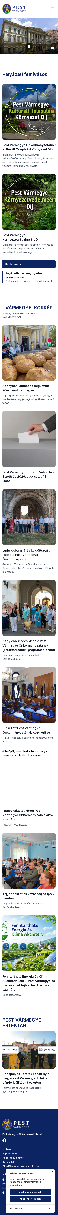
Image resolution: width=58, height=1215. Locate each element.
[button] (43, 48)
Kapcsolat (8, 1162)
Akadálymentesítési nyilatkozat (20, 1166)
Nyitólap (7, 1149)
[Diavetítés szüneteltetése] (29, 46)
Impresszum (9, 1153)
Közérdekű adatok (13, 1157)
